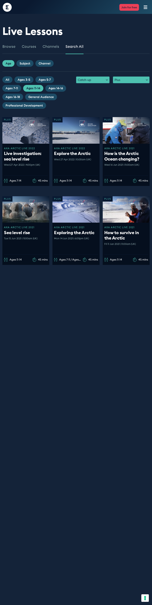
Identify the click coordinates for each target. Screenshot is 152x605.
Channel (44, 63)
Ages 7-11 (12, 88)
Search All (75, 46)
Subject (25, 63)
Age (8, 63)
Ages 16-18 (13, 97)
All (7, 80)
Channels (51, 46)
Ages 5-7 (45, 80)
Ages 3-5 (24, 80)
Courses (29, 46)
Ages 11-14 (33, 88)
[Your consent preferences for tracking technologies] (145, 598)
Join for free (129, 7)
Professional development (24, 105)
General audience (41, 97)
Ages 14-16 (55, 88)
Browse (8, 46)
